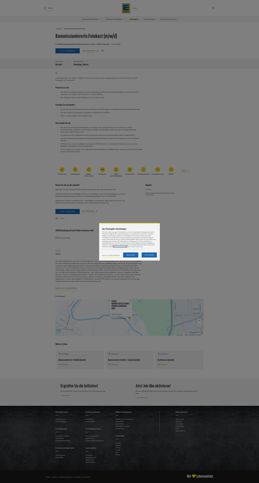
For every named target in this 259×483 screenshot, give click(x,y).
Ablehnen (130, 255)
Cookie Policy (139, 246)
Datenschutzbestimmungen (120, 246)
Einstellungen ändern (111, 255)
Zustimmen (149, 255)
